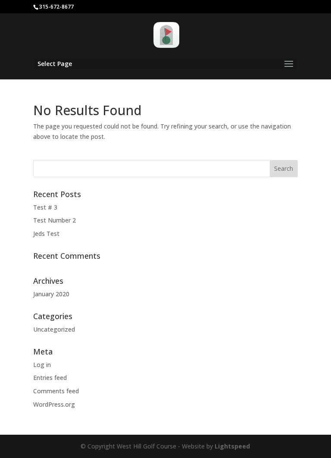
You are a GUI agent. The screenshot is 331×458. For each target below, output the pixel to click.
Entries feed (50, 377)
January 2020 (51, 294)
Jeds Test (46, 233)
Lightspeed (232, 446)
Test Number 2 (54, 220)
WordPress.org (54, 404)
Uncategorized (54, 329)
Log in (42, 365)
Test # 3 (45, 207)
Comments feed (56, 391)
